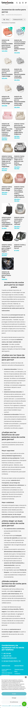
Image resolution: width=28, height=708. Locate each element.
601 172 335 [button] (7, 653)
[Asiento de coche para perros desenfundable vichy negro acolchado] (20, 88)
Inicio (3, 14)
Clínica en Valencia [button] (7, 673)
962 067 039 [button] (7, 656)
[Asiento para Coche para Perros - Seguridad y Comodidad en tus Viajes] (8, 209)
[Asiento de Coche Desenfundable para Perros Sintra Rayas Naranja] (8, 32)
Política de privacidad (16, 705)
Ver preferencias (14, 702)
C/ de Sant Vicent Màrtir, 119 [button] (11, 661)
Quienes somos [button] (19, 669)
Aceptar (14, 693)
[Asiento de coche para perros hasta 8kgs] (8, 264)
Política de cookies (6, 705)
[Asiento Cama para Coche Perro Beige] (8, 178)
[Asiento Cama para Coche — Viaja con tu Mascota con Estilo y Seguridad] (20, 148)
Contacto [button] (17, 673)
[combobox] (19, 19)
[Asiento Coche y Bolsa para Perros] (20, 236)
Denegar (14, 697)
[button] (26, 677)
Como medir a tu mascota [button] (6, 670)
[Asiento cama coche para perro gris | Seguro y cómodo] (20, 209)
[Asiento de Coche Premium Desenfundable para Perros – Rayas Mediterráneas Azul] (20, 32)
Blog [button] (16, 671)
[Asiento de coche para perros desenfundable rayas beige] (8, 61)
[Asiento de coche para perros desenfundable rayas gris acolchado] (20, 61)
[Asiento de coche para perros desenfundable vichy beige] (8, 88)
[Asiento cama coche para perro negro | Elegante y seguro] (8, 236)
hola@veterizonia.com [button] (9, 658)
